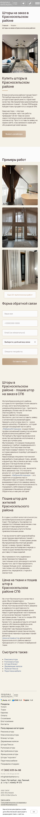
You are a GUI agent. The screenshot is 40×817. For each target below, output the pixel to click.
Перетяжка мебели (12, 671)
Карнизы (4, 712)
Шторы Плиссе (7, 744)
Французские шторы (9, 754)
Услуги (13, 25)
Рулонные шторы (11, 662)
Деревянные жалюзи (13, 666)
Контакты (5, 724)
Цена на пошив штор (10, 638)
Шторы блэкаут (11, 664)
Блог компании (7, 721)
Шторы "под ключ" (9, 757)
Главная (5, 25)
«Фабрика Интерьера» (12, 429)
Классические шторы (10, 735)
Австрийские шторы (9, 751)
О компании (6, 718)
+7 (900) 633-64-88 (11, 770)
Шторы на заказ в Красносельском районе (18, 28)
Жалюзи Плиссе (11, 668)
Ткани (3, 709)
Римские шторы (11, 659)
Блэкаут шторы (7, 738)
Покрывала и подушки (10, 764)
